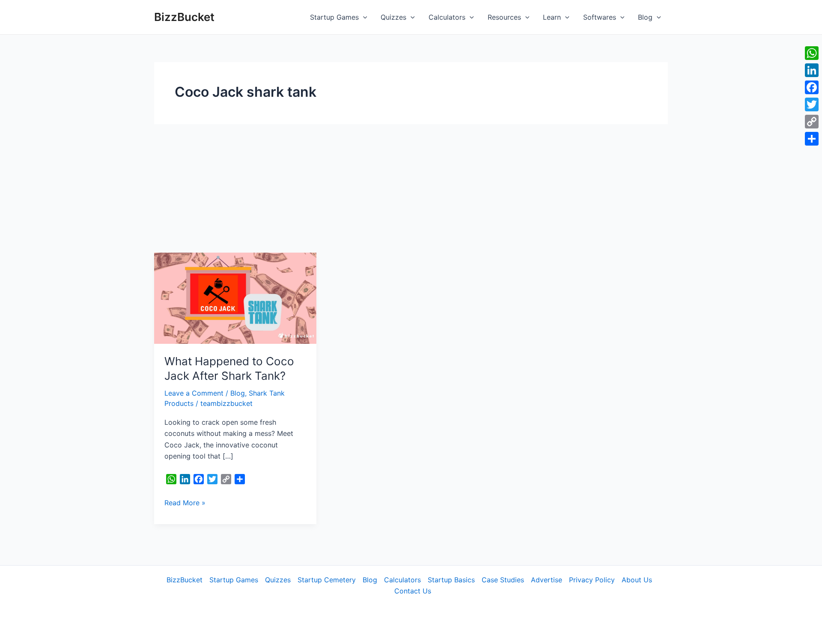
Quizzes (393, 17)
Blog (645, 17)
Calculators (447, 17)
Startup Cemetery (327, 579)
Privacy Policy (592, 579)
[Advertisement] (411, 188)
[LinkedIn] (811, 70)
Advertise (546, 579)
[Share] (811, 138)
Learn (552, 17)
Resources (504, 17)
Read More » (185, 502)
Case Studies (503, 579)
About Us (637, 579)
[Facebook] (811, 87)
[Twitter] (811, 104)
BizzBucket (184, 17)
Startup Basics (451, 579)
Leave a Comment (193, 393)
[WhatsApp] (811, 53)
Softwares (599, 17)
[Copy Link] (811, 121)
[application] (363, 17)
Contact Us (412, 591)
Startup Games (334, 17)
